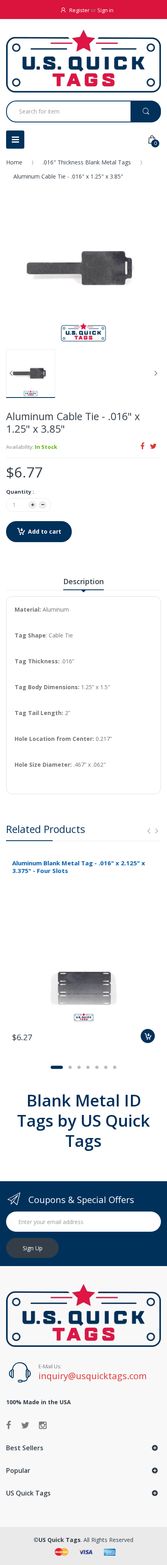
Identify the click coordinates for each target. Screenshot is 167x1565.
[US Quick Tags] (83, 61)
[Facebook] (142, 446)
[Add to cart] (148, 1036)
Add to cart (44, 531)
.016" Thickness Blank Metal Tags (87, 162)
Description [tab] (83, 581)
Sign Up (33, 1248)
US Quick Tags (60, 1540)
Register (79, 10)
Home (14, 162)
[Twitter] (153, 446)
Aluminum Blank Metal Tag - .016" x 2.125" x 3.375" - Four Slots (78, 867)
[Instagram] (43, 1424)
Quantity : (20, 491)
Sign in (105, 10)
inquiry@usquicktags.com (93, 1375)
